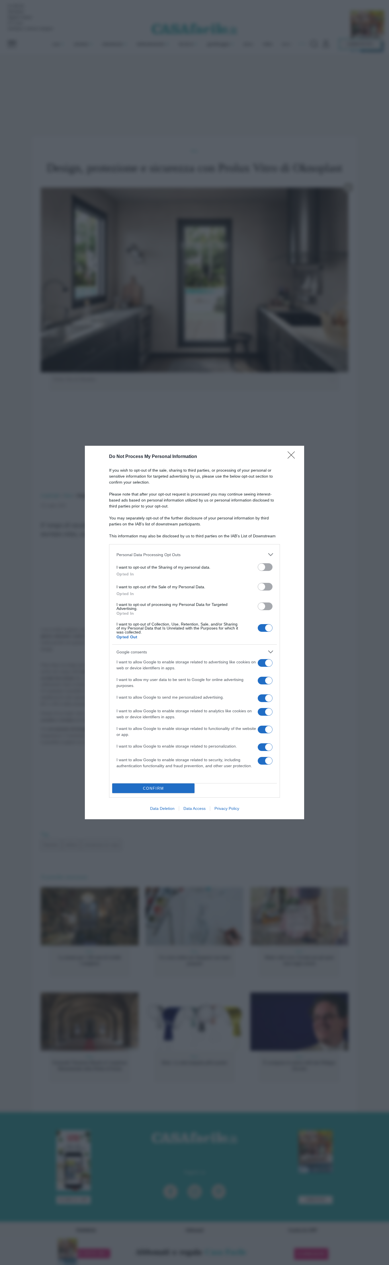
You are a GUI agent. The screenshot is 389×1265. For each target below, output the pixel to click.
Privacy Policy (226, 808)
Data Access (194, 808)
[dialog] (194, 632)
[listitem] (194, 555)
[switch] (265, 567)
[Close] (293, 456)
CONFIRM (153, 788)
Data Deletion (162, 808)
